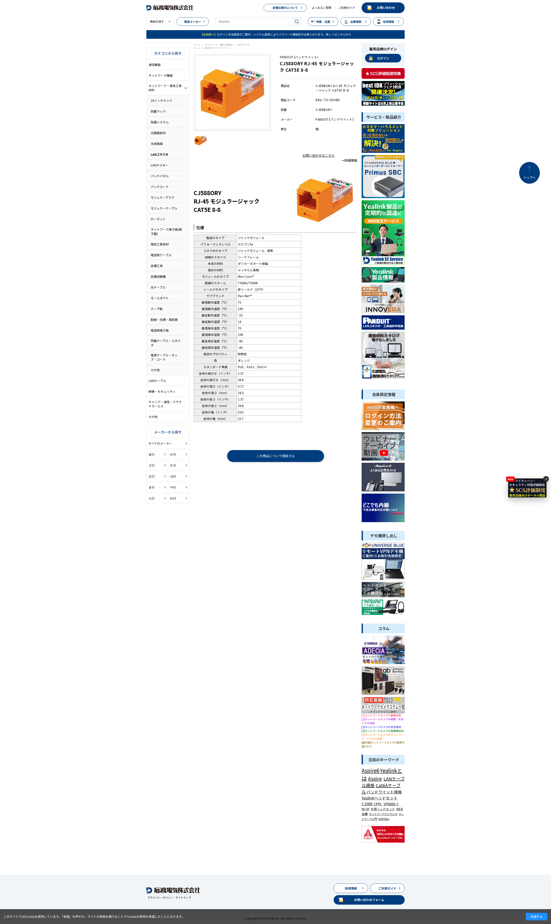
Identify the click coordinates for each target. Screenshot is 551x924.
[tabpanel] (232, 92)
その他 (155, 370)
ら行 (152, 498)
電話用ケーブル (161, 255)
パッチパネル (160, 176)
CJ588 (367, 803)
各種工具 (157, 266)
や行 (173, 487)
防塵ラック (158, 111)
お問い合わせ (386, 7)
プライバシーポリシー (160, 897)
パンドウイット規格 (384, 792)
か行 (173, 454)
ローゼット (158, 219)
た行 (173, 465)
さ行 (152, 465)
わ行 (173, 498)
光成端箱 (157, 143)
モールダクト (160, 298)
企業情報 (355, 22)
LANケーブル (157, 381)
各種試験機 (158, 276)
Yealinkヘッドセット (380, 798)
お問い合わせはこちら (318, 155)
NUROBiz (383, 819)
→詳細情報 (349, 160)
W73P (366, 809)
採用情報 (388, 22)
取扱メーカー (192, 22)
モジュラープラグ (162, 197)
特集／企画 (323, 22)
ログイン (383, 58)
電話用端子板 (160, 330)
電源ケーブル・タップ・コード (164, 357)
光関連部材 (158, 133)
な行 (152, 476)
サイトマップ (183, 897)
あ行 (152, 454)
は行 (173, 476)
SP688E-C (391, 803)
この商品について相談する (275, 455)
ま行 (152, 487)
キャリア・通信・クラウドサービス (165, 404)
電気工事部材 (160, 244)
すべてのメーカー (160, 443)
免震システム (160, 122)
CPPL (378, 803)
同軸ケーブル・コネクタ (166, 343)
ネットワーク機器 (161, 75)
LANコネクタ (159, 154)
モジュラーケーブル (164, 208)
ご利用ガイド (346, 8)
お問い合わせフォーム (369, 900)
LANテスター (160, 165)
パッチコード (160, 187)
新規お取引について (285, 8)
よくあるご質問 (321, 8)
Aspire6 (370, 770)
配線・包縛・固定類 (164, 319)
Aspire (375, 778)
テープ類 (157, 309)
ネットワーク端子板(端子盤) (166, 231)
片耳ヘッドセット (383, 809)
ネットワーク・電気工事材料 (165, 88)
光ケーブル (158, 287)
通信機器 (155, 64)
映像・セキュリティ (162, 391)
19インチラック (161, 100)
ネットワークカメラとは (383, 814)
